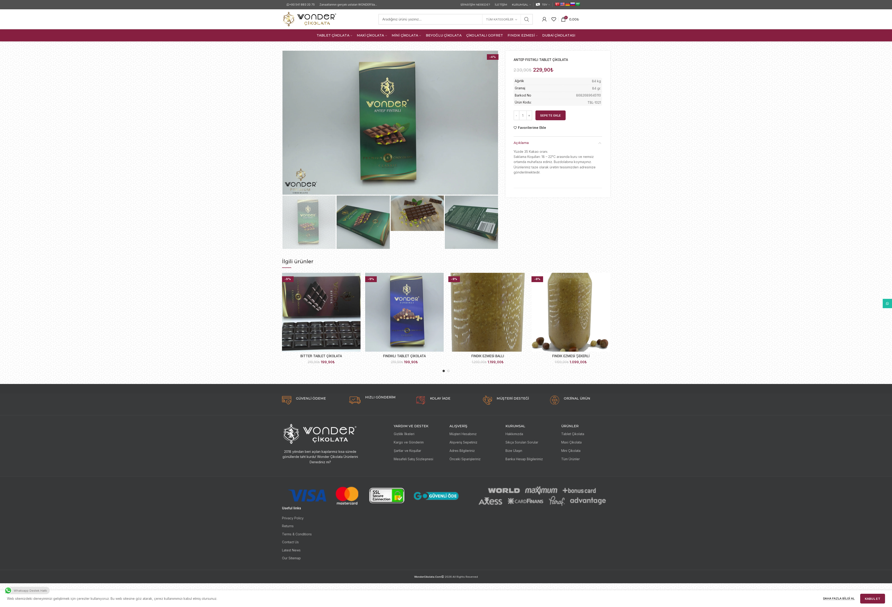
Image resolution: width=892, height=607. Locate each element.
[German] (567, 4)
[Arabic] (577, 4)
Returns (288, 526)
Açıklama (521, 143)
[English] (562, 4)
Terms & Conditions (297, 534)
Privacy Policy (293, 518)
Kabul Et (872, 598)
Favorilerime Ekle (532, 127)
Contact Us (290, 542)
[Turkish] (557, 4)
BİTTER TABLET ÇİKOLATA (321, 356)
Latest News (291, 550)
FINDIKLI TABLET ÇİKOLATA (404, 356)
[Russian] (572, 4)
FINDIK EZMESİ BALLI (487, 356)
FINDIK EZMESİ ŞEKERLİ (571, 356)
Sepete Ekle (550, 115)
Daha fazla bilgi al (839, 598)
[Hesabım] (544, 19)
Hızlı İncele (357, 280)
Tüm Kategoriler (499, 19)
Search (526, 19)
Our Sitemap (291, 558)
